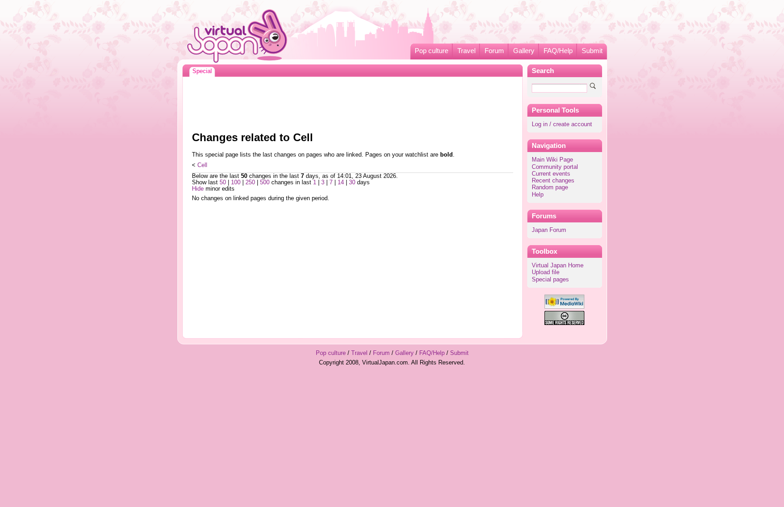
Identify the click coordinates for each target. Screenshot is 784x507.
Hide (198, 189)
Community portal (555, 167)
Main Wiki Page (552, 160)
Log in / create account (562, 124)
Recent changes (553, 180)
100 (235, 182)
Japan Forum (549, 230)
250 (250, 182)
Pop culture (431, 50)
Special (202, 71)
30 (352, 182)
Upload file (545, 272)
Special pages (550, 279)
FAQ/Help (558, 50)
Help (538, 195)
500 (265, 182)
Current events (551, 174)
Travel (466, 50)
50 (223, 182)
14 (341, 182)
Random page (550, 187)
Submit (592, 50)
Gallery (523, 50)
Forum (494, 50)
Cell (202, 165)
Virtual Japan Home (557, 265)
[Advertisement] (352, 101)
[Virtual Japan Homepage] (237, 35)
